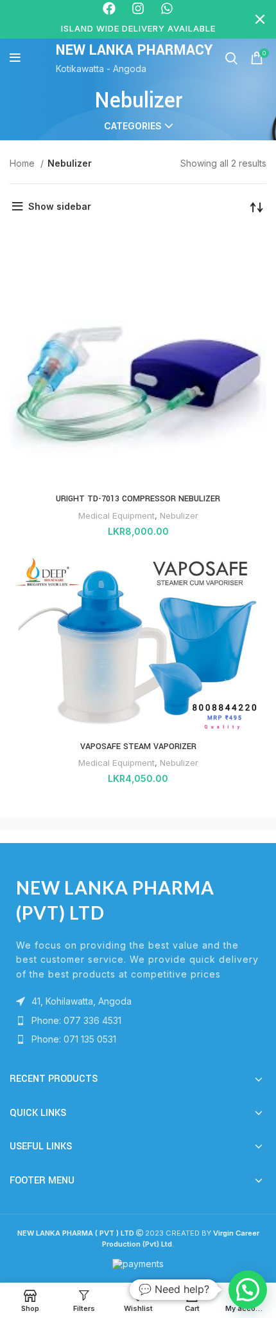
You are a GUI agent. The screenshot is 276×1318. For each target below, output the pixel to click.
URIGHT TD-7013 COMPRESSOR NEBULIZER (138, 499)
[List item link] (138, 1021)
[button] (248, 1289)
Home (23, 163)
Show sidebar (59, 206)
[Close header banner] (260, 19)
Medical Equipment (116, 515)
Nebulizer (179, 515)
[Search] (231, 58)
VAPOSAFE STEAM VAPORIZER (138, 746)
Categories (133, 126)
